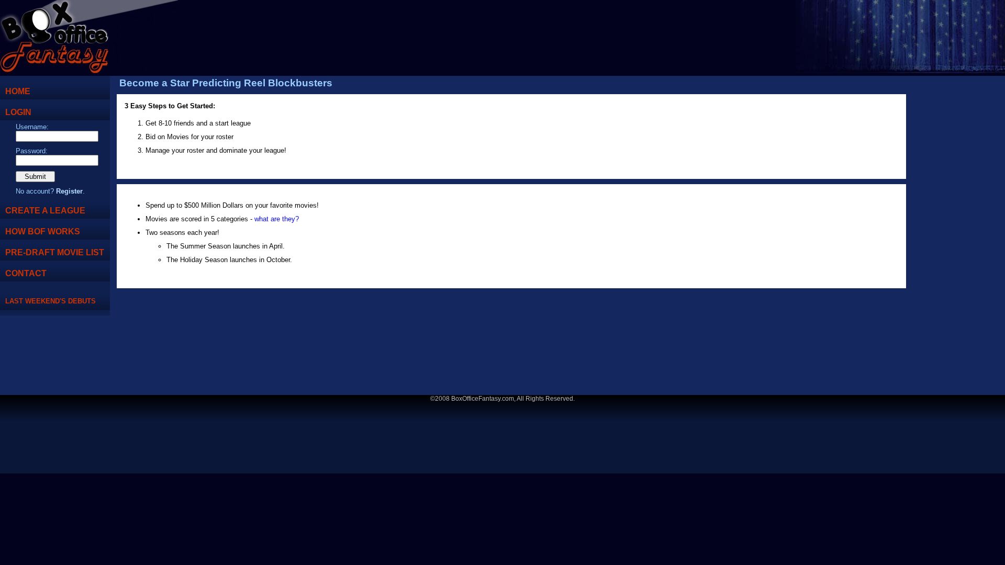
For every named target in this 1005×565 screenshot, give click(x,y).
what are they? (276, 219)
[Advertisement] (961, 238)
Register (69, 191)
